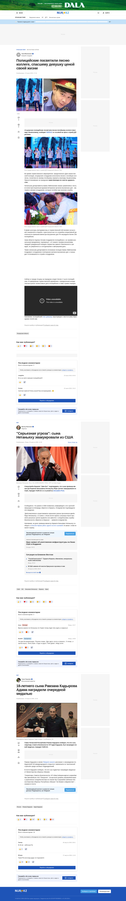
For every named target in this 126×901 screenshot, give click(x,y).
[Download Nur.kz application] (63, 5)
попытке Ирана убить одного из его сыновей (47, 525)
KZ (98, 13)
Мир (17, 422)
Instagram (70, 411)
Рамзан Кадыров (27, 807)
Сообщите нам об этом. (51, 325)
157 (33, 819)
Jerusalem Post (58, 491)
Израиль (41, 589)
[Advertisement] (63, 34)
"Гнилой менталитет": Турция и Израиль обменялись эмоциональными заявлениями (50, 559)
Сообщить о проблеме (88, 891)
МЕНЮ (21, 13)
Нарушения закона (34, 17)
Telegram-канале (49, 762)
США (18, 589)
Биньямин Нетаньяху (31, 589)
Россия (19, 807)
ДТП (46, 17)
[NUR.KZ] (63, 12)
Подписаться (70, 533)
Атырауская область (22, 333)
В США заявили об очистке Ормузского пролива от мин (46, 566)
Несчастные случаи (54, 17)
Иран (46, 589)
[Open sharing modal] (18, 131)
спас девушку (47, 317)
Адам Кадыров (38, 807)
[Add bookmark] (18, 137)
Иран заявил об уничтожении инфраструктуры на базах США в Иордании (50, 543)
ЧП (42, 17)
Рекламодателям (105, 891)
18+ (23, 589)
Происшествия (20, 17)
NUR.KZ (49, 132)
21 (33, 601)
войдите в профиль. (67, 370)
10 (53, 819)
